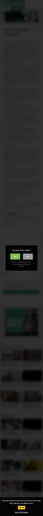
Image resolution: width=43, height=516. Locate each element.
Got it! (21, 508)
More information (21, 512)
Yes (15, 256)
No (28, 256)
